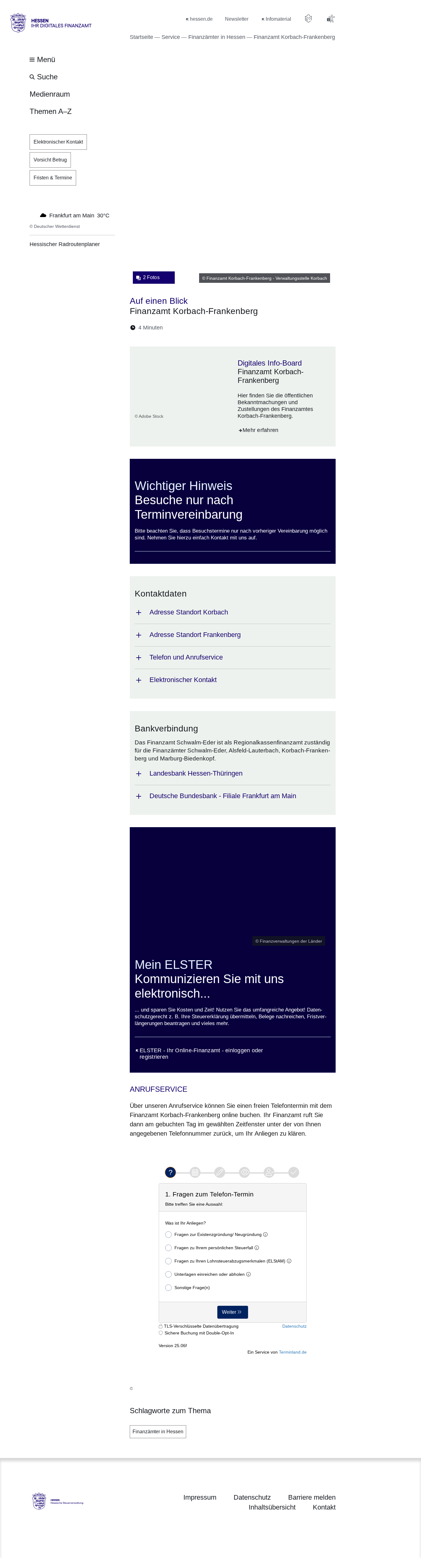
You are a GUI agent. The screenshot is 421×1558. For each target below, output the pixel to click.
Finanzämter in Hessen (158, 1431)
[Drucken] (220, 328)
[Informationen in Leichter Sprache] (308, 18)
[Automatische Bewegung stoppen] (33, 215)
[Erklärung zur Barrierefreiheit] (331, 18)
